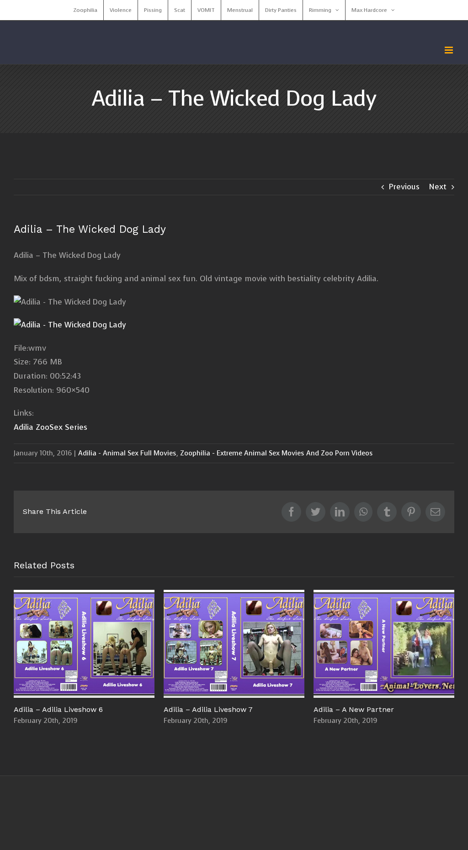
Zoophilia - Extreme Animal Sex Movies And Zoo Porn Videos (276, 453)
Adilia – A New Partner (321, 644)
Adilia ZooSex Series (50, 427)
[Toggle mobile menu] (449, 50)
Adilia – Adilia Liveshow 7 (171, 644)
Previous (404, 187)
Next (438, 187)
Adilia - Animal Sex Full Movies (127, 453)
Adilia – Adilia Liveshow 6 (21, 644)
